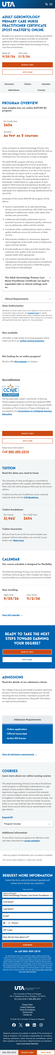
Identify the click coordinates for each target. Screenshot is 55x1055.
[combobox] (27, 895)
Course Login (27, 1012)
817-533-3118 (20, 999)
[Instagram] (41, 1025)
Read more (18, 540)
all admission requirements (19, 754)
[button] (47, 4)
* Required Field (27, 889)
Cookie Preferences (27, 1007)
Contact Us (27, 1014)
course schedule (32, 840)
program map (33, 313)
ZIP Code (8, 930)
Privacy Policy (27, 1004)
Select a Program (9, 893)
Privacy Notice (40, 970)
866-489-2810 (18, 451)
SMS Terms (48, 970)
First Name (8, 902)
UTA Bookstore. (31, 497)
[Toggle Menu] (50, 4)
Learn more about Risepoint (27, 972)
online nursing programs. (32, 340)
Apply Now (27, 72)
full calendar (12, 615)
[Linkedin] (34, 1025)
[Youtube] (27, 1025)
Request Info (27, 65)
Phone (15, 923)
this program (20, 361)
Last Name (8, 909)
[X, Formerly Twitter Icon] (21, 1025)
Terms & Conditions (27, 1009)
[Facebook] (14, 1025)
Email (6, 916)
